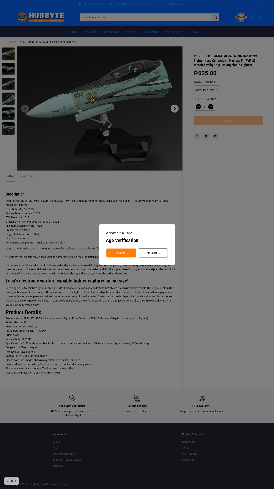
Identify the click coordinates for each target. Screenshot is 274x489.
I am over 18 (121, 252)
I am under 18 (152, 252)
